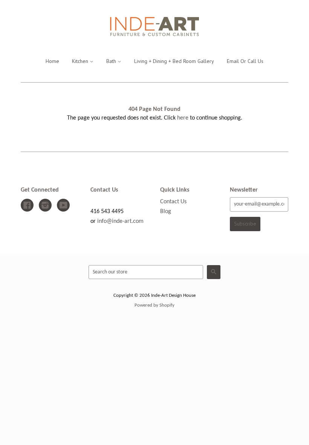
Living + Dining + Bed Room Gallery (174, 61)
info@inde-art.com (120, 221)
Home (52, 61)
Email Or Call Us (245, 61)
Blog (165, 212)
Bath (112, 61)
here (182, 118)
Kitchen (81, 61)
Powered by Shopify (154, 305)
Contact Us (173, 202)
